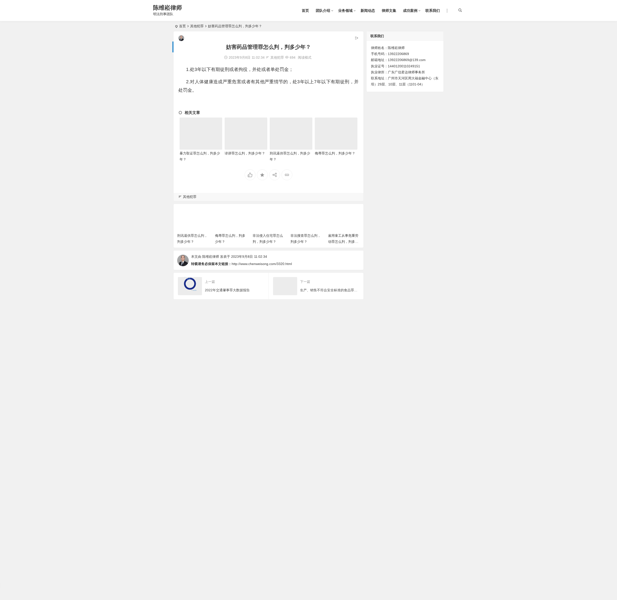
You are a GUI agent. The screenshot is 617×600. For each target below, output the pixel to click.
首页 (305, 10)
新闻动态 (368, 10)
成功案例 (410, 10)
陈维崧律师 (167, 7)
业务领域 (345, 10)
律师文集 (389, 10)
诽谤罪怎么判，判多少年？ (245, 153)
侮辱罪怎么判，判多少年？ (335, 153)
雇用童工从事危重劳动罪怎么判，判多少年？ (343, 242)
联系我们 (432, 10)
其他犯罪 (197, 26)
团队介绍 (323, 10)
